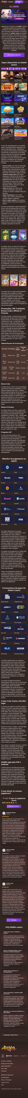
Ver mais (14, 920)
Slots (23, 68)
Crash (16, 68)
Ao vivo (10, 69)
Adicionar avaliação (14, 806)
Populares (3, 68)
